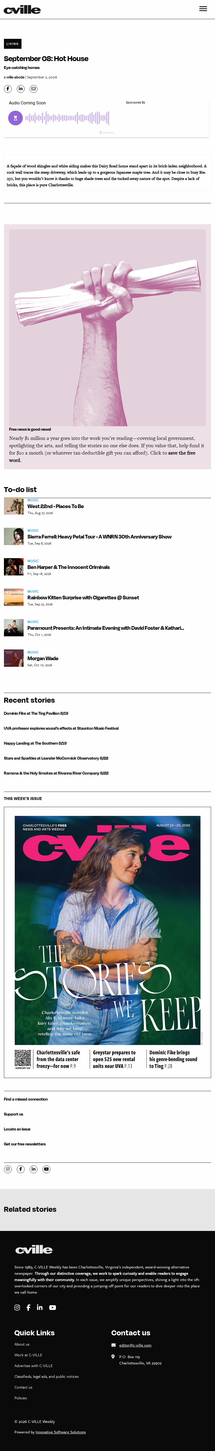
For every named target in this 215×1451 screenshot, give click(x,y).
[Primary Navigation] (203, 9)
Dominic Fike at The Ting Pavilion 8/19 (36, 713)
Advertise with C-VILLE (33, 1365)
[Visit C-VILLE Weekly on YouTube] (52, 1307)
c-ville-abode (14, 77)
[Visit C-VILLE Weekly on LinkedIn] (40, 1307)
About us (21, 1344)
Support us (13, 1114)
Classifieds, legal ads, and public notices (46, 1376)
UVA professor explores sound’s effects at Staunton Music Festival (61, 728)
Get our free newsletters (25, 1143)
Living (13, 43)
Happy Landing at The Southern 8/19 (35, 743)
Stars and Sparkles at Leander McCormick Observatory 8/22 (56, 758)
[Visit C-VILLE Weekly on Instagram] (17, 1307)
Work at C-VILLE (28, 1355)
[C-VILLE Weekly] (24, 9)
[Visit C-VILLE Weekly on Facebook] (29, 1307)
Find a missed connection (26, 1099)
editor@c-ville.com (135, 1345)
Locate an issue (17, 1129)
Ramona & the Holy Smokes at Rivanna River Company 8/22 (56, 773)
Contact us (23, 1387)
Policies (20, 1398)
